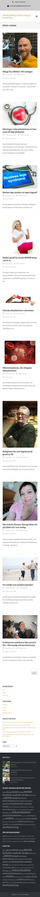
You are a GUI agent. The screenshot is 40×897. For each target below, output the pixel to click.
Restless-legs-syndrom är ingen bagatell (20, 192)
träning (32, 822)
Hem (4, 690)
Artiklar (4, 707)
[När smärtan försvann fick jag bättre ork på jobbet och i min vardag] (20, 501)
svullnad (33, 818)
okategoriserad (6, 713)
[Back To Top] (34, 892)
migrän (10, 813)
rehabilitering (31, 816)
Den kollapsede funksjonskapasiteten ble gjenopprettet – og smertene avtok (18, 735)
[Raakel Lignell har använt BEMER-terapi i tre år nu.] (20, 237)
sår (17, 822)
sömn (21, 821)
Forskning (5, 695)
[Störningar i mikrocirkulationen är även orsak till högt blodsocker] (20, 113)
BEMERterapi (22, 798)
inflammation (18, 809)
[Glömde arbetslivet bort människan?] (20, 300)
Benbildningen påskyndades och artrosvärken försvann (17, 732)
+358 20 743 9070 (19, 2)
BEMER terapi (11, 798)
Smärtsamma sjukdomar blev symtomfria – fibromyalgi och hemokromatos (20, 644)
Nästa (34, 673)
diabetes (6, 804)
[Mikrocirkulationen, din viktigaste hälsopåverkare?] (20, 352)
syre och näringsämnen (10, 822)
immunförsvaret (9, 809)
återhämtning (10, 827)
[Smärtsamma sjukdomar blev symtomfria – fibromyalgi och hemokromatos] (20, 627)
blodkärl (29, 801)
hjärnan (11, 807)
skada (4, 819)
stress (27, 818)
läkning (5, 813)
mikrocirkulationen (12, 815)
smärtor (23, 819)
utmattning (11, 824)
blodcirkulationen (21, 801)
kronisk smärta (24, 810)
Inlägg (4, 693)
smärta (10, 818)
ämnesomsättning (30, 824)
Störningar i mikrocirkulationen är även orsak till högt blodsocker (19, 130)
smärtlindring (17, 819)
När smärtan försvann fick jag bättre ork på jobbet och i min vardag (20, 526)
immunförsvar (30, 807)
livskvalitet (31, 810)
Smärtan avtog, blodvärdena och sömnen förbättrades (16, 725)
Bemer (9, 792)
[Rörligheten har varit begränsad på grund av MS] (20, 424)
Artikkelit (5, 705)
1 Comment (8, 377)
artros (4, 792)
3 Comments (9, 199)
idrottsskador (23, 807)
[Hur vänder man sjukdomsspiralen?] (20, 569)
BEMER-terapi (18, 792)
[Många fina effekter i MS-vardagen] (20, 50)
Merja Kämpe (20, 75)
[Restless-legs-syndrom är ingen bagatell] (20, 177)
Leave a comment (10, 78)
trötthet (5, 824)
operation (24, 816)
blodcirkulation (9, 801)
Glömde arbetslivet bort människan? (18, 310)
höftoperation (16, 807)
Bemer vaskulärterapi (29, 841)
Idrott (4, 710)
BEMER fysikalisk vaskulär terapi (17, 793)
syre (4, 822)
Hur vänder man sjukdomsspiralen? (18, 584)
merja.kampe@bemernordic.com (20, 6)
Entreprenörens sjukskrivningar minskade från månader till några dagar (19, 728)
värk (24, 824)
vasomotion (18, 824)
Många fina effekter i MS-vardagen (18, 71)
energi (11, 803)
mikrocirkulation (21, 812)
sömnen (27, 821)
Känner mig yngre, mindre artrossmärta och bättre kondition (18, 722)
